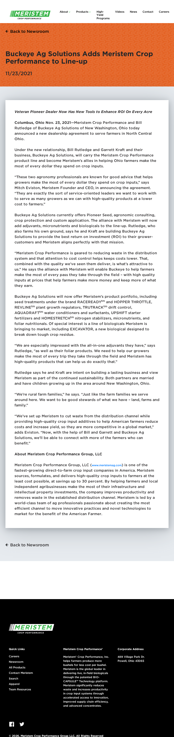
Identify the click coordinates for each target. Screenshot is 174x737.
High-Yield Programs (103, 15)
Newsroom (16, 661)
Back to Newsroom (29, 31)
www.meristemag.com (107, 465)
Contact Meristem (21, 673)
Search (13, 678)
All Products (17, 667)
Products (82, 11)
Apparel (14, 684)
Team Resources (20, 689)
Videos (119, 11)
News (133, 11)
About (64, 11)
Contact (148, 11)
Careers (164, 11)
